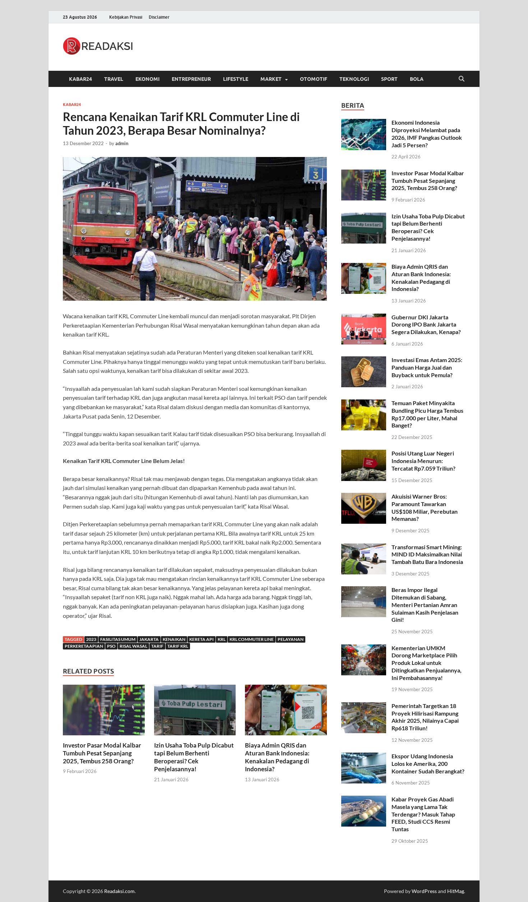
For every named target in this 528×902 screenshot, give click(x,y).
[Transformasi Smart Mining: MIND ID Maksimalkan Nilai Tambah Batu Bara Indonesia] (363, 547)
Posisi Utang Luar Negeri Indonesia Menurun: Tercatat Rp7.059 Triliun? (423, 461)
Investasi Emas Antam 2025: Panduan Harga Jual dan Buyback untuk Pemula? (427, 367)
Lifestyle (235, 79)
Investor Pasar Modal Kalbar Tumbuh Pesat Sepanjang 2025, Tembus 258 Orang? (102, 753)
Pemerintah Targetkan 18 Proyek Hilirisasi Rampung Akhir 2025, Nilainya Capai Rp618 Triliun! (425, 716)
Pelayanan (291, 639)
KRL (222, 639)
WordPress (424, 891)
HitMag (455, 891)
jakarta (149, 639)
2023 (91, 639)
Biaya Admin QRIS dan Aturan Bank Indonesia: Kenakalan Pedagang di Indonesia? (277, 757)
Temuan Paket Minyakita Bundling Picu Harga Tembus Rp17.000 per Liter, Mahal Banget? (427, 414)
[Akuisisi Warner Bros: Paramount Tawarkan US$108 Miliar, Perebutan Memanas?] (363, 497)
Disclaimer (159, 17)
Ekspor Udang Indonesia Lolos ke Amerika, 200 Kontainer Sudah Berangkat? (428, 763)
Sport (389, 79)
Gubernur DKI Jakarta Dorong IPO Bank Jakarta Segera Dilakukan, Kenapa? (426, 325)
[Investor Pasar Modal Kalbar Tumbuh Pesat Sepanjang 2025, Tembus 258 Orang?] (104, 712)
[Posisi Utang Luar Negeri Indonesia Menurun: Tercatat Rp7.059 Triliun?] (363, 453)
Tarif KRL (177, 646)
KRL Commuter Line (252, 639)
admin (121, 143)
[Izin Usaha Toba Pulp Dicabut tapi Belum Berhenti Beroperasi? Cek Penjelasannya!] (195, 712)
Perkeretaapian (84, 646)
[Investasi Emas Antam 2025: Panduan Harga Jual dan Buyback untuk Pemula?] (363, 360)
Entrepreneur (191, 79)
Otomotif (313, 79)
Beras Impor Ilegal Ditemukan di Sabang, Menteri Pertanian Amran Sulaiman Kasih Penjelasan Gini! (425, 604)
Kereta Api (201, 639)
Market (271, 79)
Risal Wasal (133, 646)
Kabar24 (80, 79)
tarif (157, 646)
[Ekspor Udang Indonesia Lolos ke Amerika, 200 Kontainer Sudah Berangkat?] (363, 756)
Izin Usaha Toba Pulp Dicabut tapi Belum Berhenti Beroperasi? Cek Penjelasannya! (194, 757)
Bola (416, 79)
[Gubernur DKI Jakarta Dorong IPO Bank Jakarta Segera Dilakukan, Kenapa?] (363, 317)
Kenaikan (174, 639)
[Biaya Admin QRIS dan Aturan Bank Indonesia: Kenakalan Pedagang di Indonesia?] (286, 712)
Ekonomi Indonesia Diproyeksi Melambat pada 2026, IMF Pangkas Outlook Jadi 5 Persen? (427, 133)
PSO (111, 646)
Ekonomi (147, 79)
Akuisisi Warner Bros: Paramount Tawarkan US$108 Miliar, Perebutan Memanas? (425, 507)
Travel (113, 79)
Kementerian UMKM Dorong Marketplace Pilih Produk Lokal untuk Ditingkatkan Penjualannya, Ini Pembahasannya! (427, 662)
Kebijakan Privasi (125, 17)
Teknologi (354, 79)
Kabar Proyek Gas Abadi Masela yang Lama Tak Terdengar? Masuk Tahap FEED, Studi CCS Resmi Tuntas (423, 814)
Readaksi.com (119, 891)
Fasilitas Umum (117, 639)
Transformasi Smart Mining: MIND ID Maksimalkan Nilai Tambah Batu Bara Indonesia (427, 554)
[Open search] (461, 79)
